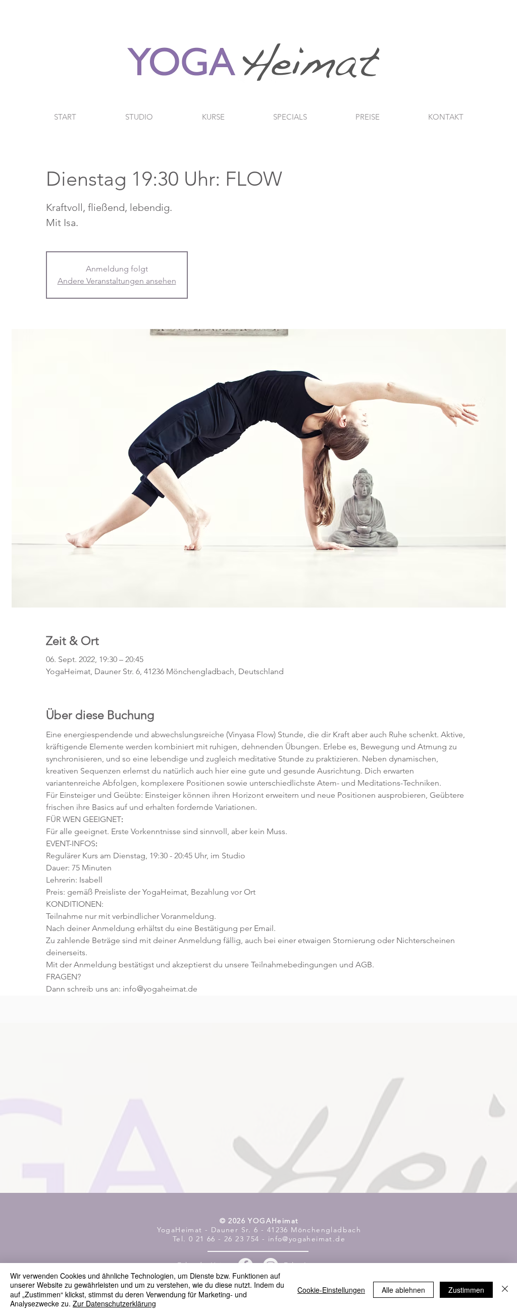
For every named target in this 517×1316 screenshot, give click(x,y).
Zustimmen (466, 1290)
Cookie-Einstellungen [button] (331, 1290)
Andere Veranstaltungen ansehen (117, 281)
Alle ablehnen (403, 1290)
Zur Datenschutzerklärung (114, 1303)
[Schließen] (505, 1289)
